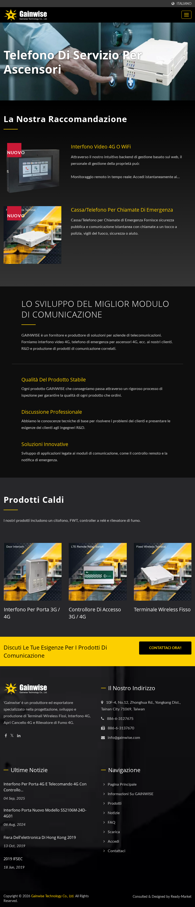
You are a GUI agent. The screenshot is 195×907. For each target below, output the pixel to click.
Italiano (184, 3)
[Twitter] (12, 736)
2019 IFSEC (13, 858)
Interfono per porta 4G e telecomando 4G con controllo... (45, 787)
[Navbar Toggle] (186, 15)
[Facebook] (6, 736)
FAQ (111, 822)
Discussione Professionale (51, 411)
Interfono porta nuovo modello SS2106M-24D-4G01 (45, 813)
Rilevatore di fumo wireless (156, 613)
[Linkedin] (18, 736)
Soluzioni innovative (44, 444)
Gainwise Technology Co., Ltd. (52, 896)
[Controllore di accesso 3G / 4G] (32, 572)
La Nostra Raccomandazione (65, 119)
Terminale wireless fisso (97, 609)
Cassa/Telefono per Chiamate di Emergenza (122, 209)
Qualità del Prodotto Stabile (53, 379)
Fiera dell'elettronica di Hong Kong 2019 (40, 837)
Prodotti (115, 803)
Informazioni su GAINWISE (130, 794)
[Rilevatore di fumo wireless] (162, 572)
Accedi (113, 841)
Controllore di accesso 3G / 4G (30, 613)
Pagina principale (122, 784)
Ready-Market (181, 896)
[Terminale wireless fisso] (98, 572)
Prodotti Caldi (34, 499)
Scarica (114, 832)
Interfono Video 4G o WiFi (101, 146)
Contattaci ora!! (165, 648)
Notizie (114, 813)
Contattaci (116, 851)
